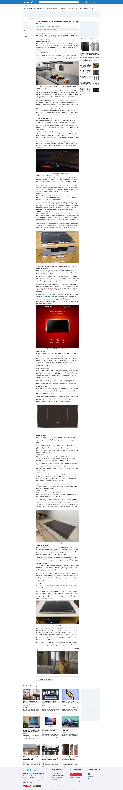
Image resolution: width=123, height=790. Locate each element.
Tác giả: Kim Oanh (40, 26)
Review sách (62, 8)
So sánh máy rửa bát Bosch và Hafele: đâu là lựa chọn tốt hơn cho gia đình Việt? (89, 54)
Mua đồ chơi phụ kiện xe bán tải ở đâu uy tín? (69, 729)
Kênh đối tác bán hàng (75, 781)
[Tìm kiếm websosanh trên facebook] (89, 774)
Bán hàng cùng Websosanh (94, 2)
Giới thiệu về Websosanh (75, 777)
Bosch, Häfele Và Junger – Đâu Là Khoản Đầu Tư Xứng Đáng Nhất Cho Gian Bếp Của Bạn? (31, 702)
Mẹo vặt (25, 36)
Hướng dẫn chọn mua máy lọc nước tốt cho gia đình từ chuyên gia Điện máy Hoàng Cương (50, 758)
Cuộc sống (35, 8)
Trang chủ (25, 18)
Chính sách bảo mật (56, 783)
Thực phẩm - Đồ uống (28, 30)
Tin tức (30, 18)
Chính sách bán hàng (56, 779)
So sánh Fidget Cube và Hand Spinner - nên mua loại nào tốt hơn (86, 77)
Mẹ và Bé (55, 8)
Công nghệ (28, 8)
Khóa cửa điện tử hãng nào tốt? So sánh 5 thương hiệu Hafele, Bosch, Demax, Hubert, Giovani (69, 758)
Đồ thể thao (49, 8)
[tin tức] (24, 8)
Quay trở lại (45, 679)
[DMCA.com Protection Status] (37, 786)
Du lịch (25, 22)
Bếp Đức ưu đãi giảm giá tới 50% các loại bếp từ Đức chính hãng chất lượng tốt (86, 65)
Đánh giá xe (74, 8)
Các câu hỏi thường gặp (57, 777)
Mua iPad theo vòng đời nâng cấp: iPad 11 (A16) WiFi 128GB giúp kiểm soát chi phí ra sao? (70, 702)
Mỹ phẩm (26, 25)
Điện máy (42, 8)
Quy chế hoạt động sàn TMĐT (58, 784)
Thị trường (41, 18)
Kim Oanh (76, 648)
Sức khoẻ (69, 8)
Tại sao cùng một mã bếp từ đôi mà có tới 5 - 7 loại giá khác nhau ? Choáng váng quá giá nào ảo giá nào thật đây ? (86, 91)
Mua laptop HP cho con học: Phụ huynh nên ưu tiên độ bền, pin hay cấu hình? (50, 702)
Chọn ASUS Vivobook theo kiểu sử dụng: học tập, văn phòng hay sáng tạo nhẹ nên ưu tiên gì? (31, 730)
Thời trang (26, 33)
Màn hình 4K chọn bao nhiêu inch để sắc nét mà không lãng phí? (50, 729)
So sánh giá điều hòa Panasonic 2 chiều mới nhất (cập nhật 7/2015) (85, 83)
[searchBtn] (77, 2)
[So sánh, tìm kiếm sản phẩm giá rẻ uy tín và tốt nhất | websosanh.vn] (29, 2)
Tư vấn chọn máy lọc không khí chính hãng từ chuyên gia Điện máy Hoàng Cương (31, 758)
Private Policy (90, 776)
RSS (88, 778)
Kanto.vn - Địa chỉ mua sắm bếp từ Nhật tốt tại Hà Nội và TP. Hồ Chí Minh (86, 72)
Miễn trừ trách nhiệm (56, 781)
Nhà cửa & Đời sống (84, 8)
